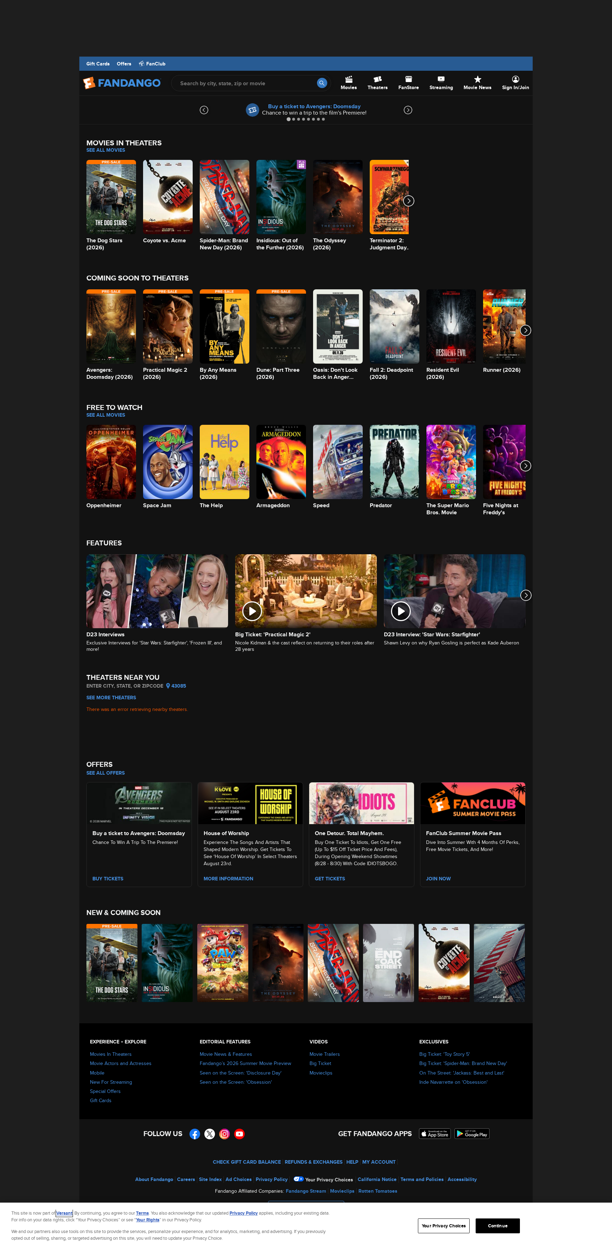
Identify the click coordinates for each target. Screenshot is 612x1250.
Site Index (210, 1179)
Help (352, 1161)
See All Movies (105, 150)
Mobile (97, 1072)
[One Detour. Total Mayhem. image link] (361, 802)
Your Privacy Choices (329, 1179)
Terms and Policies (422, 1179)
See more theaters (111, 697)
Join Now (438, 878)
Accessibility (462, 1179)
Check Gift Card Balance (247, 1161)
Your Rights (147, 1219)
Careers (186, 1179)
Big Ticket (320, 1063)
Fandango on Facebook (194, 1134)
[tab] (288, 119)
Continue (498, 1225)
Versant (64, 1213)
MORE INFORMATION (228, 878)
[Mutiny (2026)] (500, 963)
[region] (306, 1226)
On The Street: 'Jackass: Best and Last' (461, 1072)
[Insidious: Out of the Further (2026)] (167, 963)
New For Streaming (111, 1082)
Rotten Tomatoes (377, 1190)
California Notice (377, 1179)
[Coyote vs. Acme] (444, 963)
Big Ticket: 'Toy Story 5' (444, 1054)
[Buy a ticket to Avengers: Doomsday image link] (139, 802)
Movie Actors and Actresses (121, 1063)
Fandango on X (209, 1134)
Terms (142, 1213)
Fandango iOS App (435, 1133)
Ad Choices (239, 1179)
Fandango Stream (306, 1190)
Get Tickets (330, 878)
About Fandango (154, 1179)
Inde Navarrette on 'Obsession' (453, 1082)
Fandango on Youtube (239, 1134)
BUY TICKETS (107, 878)
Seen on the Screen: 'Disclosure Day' (241, 1072)
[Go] (322, 83)
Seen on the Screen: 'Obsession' (236, 1082)
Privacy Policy (272, 1179)
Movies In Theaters (111, 1054)
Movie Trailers (325, 1054)
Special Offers (105, 1091)
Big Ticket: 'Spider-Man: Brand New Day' (463, 1063)
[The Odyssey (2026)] (278, 963)
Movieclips (321, 1072)
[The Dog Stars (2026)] (112, 963)
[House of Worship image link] (250, 802)
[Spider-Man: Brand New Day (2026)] (333, 963)
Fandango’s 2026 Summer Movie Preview (245, 1063)
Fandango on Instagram (224, 1134)
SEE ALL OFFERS (105, 773)
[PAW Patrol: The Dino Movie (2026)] (223, 963)
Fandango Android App (472, 1133)
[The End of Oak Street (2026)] (389, 963)
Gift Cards (98, 63)
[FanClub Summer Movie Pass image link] (472, 802)
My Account (379, 1161)
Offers (124, 63)
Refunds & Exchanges (313, 1161)
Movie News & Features (226, 1054)
